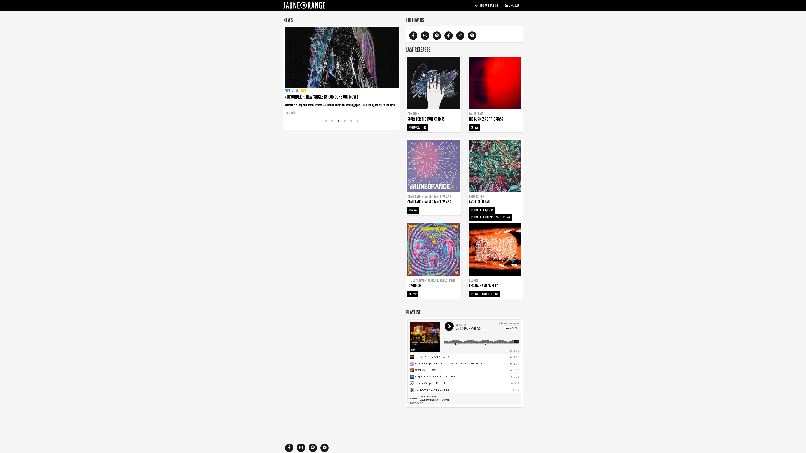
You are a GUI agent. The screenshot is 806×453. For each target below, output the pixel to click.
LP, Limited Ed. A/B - (480, 210)
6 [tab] (357, 121)
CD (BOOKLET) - (416, 127)
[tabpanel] (342, 71)
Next (402, 71)
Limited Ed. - (488, 294)
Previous (281, 71)
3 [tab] (338, 121)
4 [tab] (345, 121)
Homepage (488, 6)
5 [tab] (351, 121)
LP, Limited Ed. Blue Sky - (483, 217)
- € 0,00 (514, 5)
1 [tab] (326, 121)
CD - (473, 127)
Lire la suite (290, 113)
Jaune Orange (304, 6)
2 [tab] (332, 121)
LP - (505, 217)
